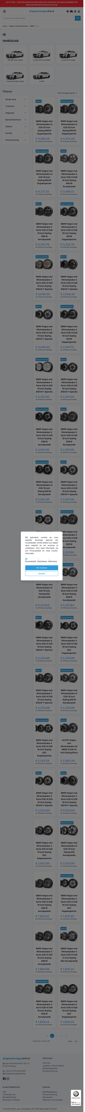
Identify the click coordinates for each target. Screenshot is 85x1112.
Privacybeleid (35, 551)
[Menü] (79, 1091)
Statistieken (42, 561)
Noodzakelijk (30, 561)
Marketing (52, 561)
